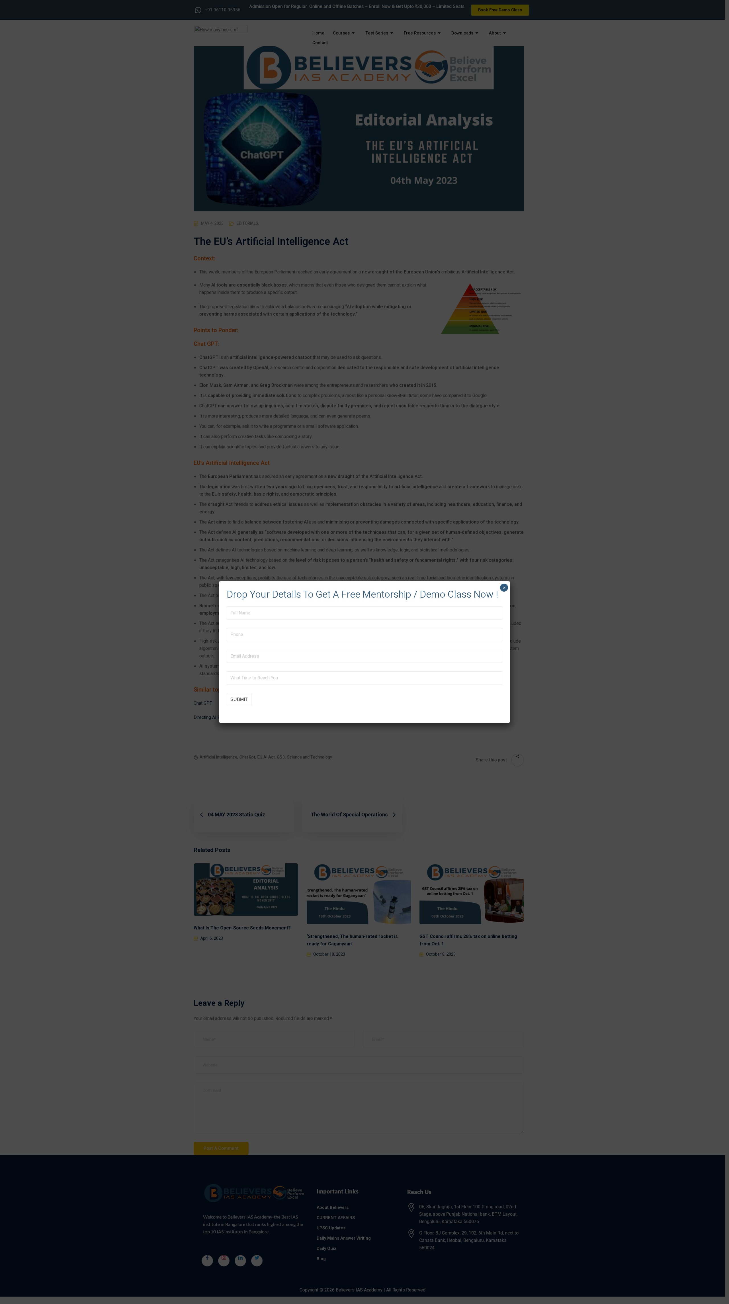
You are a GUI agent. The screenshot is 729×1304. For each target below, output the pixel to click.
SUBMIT (239, 699)
